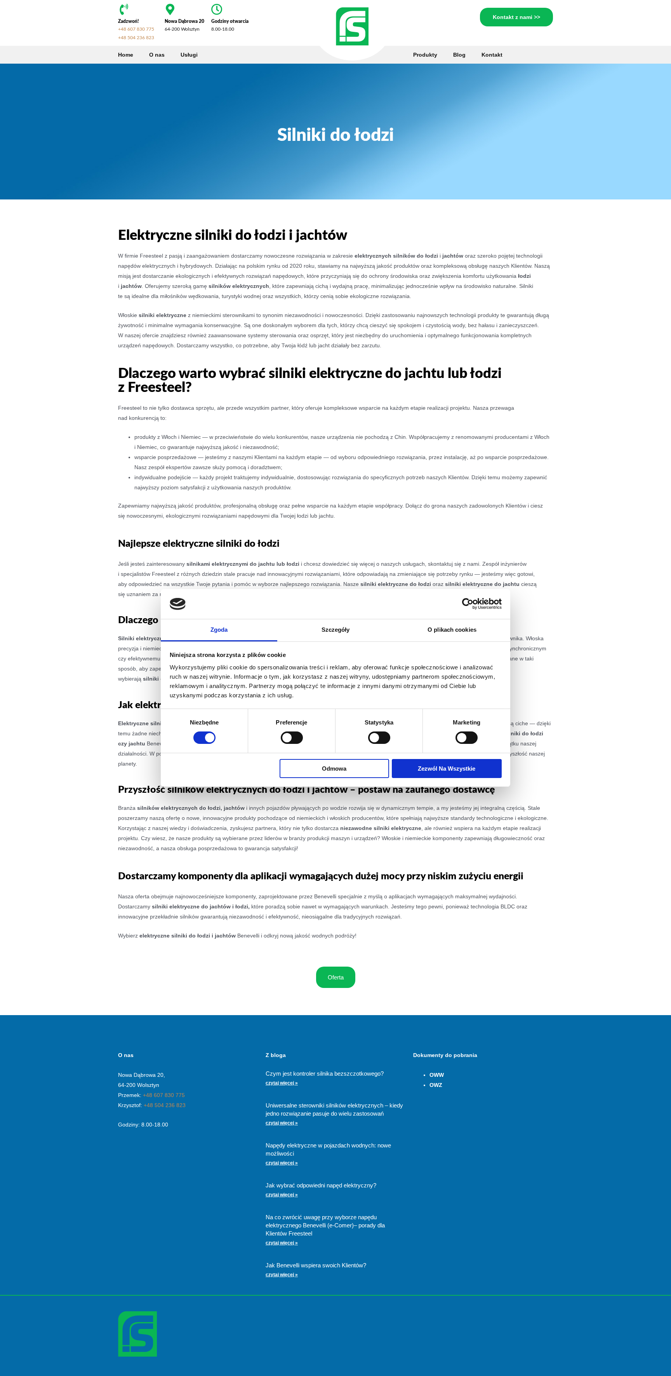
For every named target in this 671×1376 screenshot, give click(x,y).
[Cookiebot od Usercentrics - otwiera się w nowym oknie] (468, 604)
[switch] (292, 737)
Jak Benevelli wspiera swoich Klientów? (316, 1265)
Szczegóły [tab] (336, 629)
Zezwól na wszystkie (446, 768)
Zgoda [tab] (219, 629)
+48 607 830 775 (136, 29)
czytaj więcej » (282, 1083)
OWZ (435, 1085)
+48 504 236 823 (136, 37)
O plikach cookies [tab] (452, 629)
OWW (436, 1075)
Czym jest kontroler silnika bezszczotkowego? (325, 1073)
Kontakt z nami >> (516, 17)
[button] (335, 977)
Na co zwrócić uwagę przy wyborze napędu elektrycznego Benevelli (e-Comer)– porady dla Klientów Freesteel (325, 1225)
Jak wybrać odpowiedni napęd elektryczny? (321, 1185)
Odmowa (334, 768)
